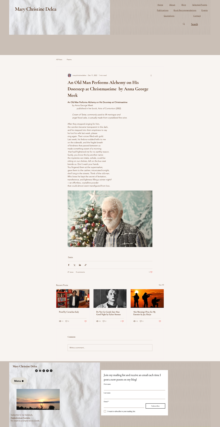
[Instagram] (44, 370)
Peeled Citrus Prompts (20, 418)
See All (161, 285)
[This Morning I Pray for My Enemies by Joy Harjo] (147, 298)
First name (107, 384)
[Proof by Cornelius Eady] (72, 298)
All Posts (59, 59)
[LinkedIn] (51, 370)
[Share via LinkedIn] (80, 265)
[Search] (184, 24)
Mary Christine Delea (35, 9)
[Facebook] (47, 370)
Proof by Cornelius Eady (69, 312)
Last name (107, 393)
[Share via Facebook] (69, 265)
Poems (69, 59)
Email (106, 401)
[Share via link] (85, 265)
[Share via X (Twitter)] (74, 265)
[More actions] (151, 75)
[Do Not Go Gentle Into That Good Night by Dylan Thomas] (110, 298)
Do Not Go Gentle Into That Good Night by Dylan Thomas (108, 313)
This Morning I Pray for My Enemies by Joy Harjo (144, 313)
